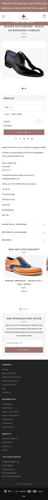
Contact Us (6, 392)
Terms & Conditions (9, 439)
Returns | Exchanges (10, 381)
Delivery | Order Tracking (11, 377)
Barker (24, 37)
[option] (24, 63)
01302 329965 (7, 466)
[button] (22, 88)
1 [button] (20, 309)
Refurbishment (7, 419)
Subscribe (23, 350)
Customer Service (9, 385)
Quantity (7, 121)
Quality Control (7, 427)
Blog (3, 389)
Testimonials (7, 404)
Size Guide (8, 126)
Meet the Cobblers (9, 373)
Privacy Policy (7, 442)
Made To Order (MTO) (10, 416)
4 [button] (27, 309)
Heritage (5, 369)
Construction (7, 423)
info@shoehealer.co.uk (11, 462)
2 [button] (23, 309)
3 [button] (25, 309)
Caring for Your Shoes (10, 412)
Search (4, 450)
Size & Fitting (7, 408)
